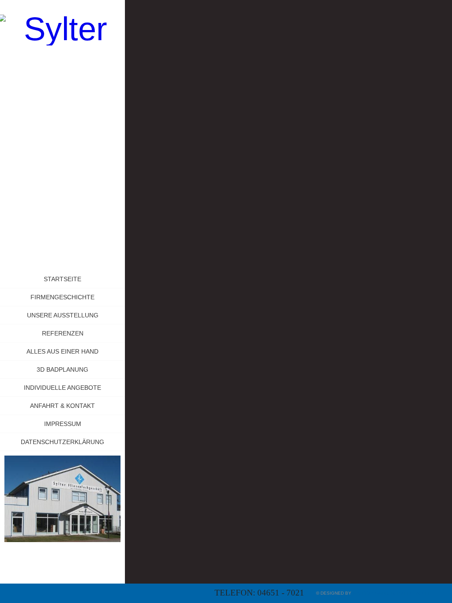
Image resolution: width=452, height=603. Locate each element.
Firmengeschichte (62, 297)
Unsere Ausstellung (62, 315)
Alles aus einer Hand (62, 351)
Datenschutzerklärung (62, 441)
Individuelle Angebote (62, 387)
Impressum (62, 423)
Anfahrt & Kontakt (62, 405)
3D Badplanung (62, 369)
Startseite (62, 279)
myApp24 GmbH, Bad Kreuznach (391, 593)
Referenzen (62, 333)
